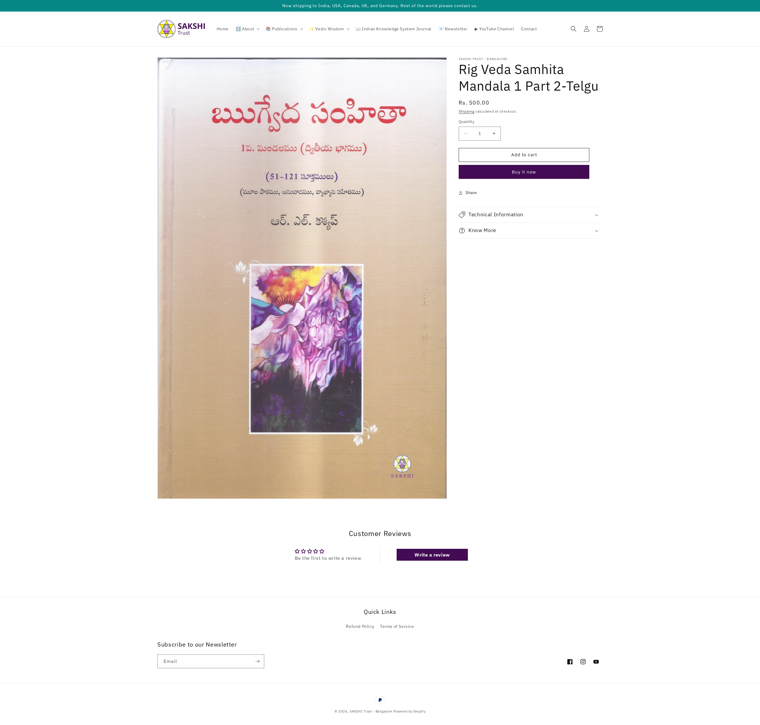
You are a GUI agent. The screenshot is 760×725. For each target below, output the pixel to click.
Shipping (466, 111)
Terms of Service (397, 626)
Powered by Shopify (409, 711)
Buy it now (524, 172)
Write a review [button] (431, 555)
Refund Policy (360, 626)
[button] (247, 29)
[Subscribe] (257, 661)
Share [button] (471, 192)
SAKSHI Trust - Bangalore (371, 711)
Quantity (466, 121)
